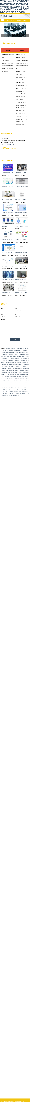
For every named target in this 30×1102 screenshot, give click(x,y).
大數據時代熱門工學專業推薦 (21, 226)
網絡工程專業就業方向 (8, 172)
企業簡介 (7, 20)
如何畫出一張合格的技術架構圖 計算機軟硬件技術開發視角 (14, 239)
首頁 (2, 20)
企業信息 (25, 20)
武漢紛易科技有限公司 (6, 16)
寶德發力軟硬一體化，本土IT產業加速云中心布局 (12, 292)
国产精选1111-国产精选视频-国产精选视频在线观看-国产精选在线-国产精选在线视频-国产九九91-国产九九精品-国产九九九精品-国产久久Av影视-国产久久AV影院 (14, 6)
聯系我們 (19, 20)
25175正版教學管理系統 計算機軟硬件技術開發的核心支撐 (14, 252)
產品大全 (13, 20)
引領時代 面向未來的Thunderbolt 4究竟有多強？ (12, 226)
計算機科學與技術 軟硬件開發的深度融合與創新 (12, 212)
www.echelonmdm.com (9, 144)
